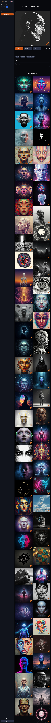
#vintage (23, 56)
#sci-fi (17, 56)
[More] (45, 49)
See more (34, 53)
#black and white (30, 56)
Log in (7, 718)
